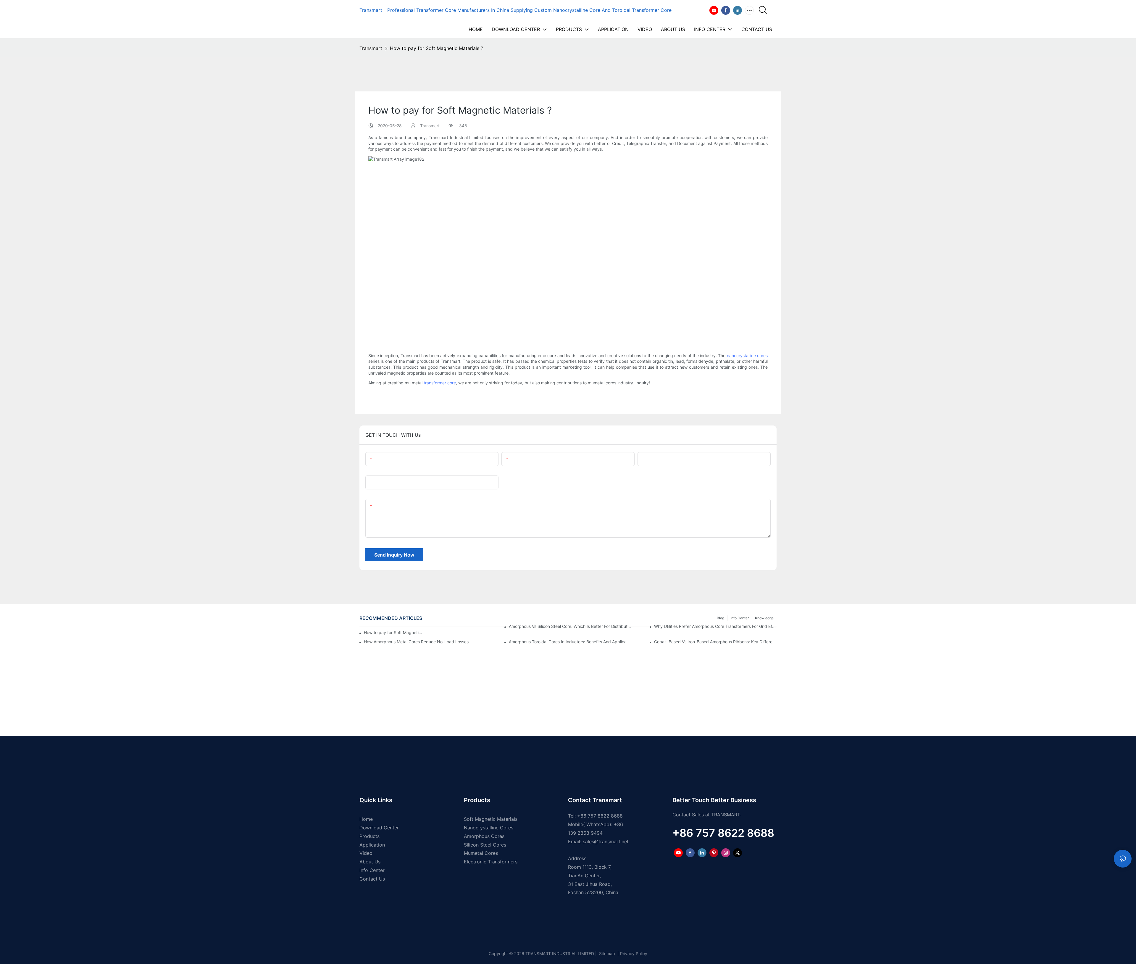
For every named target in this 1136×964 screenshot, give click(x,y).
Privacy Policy (633, 953)
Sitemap (606, 953)
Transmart (370, 48)
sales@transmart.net (606, 841)
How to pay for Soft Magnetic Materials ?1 (393, 632)
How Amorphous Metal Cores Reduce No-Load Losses (416, 641)
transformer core (440, 382)
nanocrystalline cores (747, 355)
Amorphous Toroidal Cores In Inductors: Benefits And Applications (570, 641)
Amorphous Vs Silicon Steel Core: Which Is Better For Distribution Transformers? (570, 626)
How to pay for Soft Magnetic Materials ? (436, 48)
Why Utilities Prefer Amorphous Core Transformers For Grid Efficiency (715, 626)
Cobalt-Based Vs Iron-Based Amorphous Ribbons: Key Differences (715, 641)
